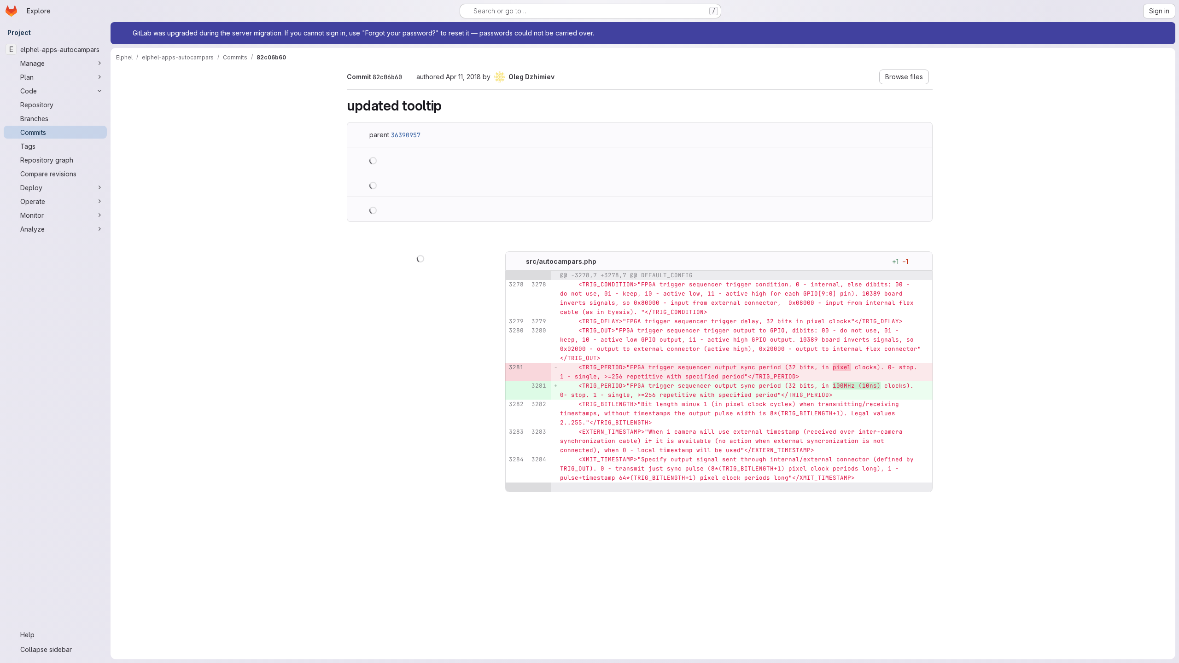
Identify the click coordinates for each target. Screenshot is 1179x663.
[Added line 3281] (538, 386)
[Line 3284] (516, 460)
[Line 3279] (516, 321)
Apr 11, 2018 (463, 77)
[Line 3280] (516, 331)
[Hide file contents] (516, 261)
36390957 (405, 135)
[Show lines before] (528, 275)
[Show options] (921, 261)
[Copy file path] (603, 261)
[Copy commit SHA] (408, 77)
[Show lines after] (528, 487)
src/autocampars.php (561, 261)
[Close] (1164, 33)
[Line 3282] (516, 404)
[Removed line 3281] (516, 367)
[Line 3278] (516, 285)
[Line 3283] (516, 432)
